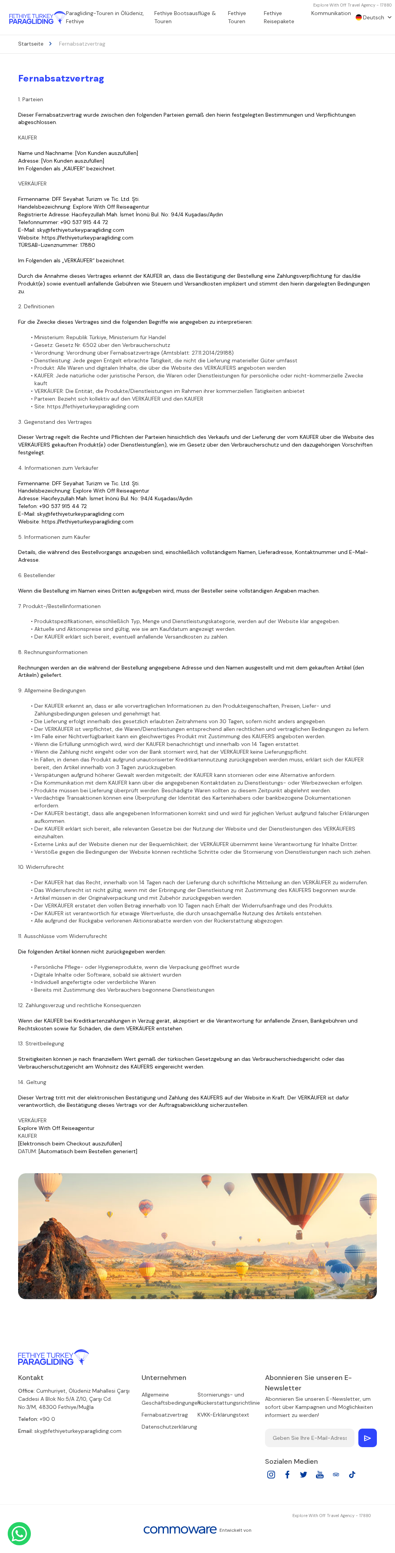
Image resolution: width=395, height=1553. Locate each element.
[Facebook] (287, 1477)
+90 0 (47, 1418)
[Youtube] (320, 1477)
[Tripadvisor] (336, 1477)
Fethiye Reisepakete (279, 17)
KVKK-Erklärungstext (223, 1414)
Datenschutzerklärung (169, 1426)
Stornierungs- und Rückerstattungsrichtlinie (229, 1398)
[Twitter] (303, 1477)
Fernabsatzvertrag (165, 1414)
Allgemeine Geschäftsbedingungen (171, 1398)
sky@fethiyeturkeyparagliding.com (78, 1430)
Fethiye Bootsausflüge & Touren (185, 17)
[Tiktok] (352, 1477)
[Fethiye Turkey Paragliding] (53, 1357)
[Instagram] (271, 1477)
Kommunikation (331, 13)
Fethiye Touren (237, 17)
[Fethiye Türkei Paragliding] (37, 17)
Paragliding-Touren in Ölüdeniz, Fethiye (105, 17)
